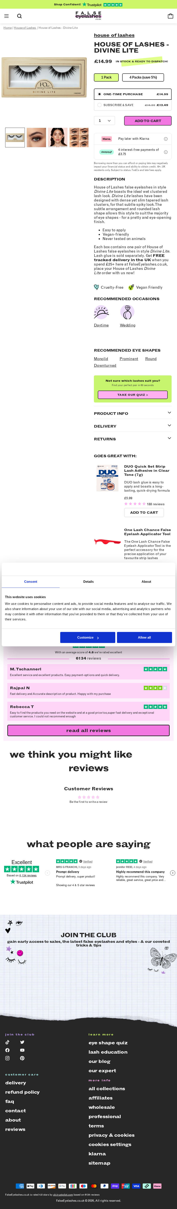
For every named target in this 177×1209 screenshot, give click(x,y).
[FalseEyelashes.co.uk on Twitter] (24, 1043)
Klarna (97, 1154)
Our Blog (99, 1061)
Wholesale (101, 1107)
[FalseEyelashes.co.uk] (88, 16)
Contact (15, 1111)
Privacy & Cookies (111, 1135)
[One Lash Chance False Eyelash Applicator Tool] (107, 554)
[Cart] (170, 16)
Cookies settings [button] (109, 1144)
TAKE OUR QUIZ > (132, 394)
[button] (6, 16)
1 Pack (106, 77)
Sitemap (99, 1163)
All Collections (106, 1088)
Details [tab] (88, 581)
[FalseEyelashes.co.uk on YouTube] (24, 1051)
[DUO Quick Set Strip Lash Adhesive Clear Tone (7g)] (107, 491)
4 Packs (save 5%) (143, 77)
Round (151, 359)
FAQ (9, 1101)
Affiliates (100, 1098)
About (13, 1120)
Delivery (15, 1083)
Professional (104, 1116)
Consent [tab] (30, 581)
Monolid (101, 359)
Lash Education (107, 1052)
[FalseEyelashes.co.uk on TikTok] (9, 1043)
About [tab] (146, 581)
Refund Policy (22, 1092)
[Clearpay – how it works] (166, 152)
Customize (85, 637)
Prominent (129, 359)
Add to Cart (144, 512)
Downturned (105, 365)
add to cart (148, 121)
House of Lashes (114, 35)
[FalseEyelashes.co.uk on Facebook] (9, 1051)
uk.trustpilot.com (63, 1194)
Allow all (144, 637)
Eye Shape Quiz (107, 1043)
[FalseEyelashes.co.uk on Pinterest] (24, 1059)
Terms (96, 1126)
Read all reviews (88, 730)
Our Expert (102, 1071)
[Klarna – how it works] (166, 139)
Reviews (15, 1129)
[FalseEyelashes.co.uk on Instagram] (9, 1059)
